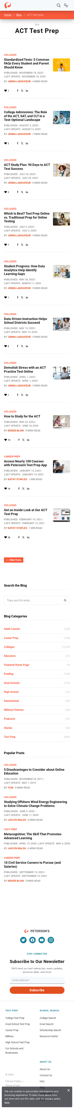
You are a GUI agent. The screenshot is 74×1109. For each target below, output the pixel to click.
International (11, 700)
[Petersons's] (7, 5)
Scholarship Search (50, 1030)
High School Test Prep (17, 1042)
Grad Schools (12, 683)
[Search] (58, 5)
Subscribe (36, 990)
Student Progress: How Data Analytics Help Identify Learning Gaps (24, 270)
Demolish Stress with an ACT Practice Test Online (25, 369)
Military (9, 1036)
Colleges (10, 54)
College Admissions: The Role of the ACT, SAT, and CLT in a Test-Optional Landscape (25, 116)
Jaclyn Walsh (17, 819)
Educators (10, 656)
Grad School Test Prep (17, 1024)
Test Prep (9, 736)
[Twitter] (22, 90)
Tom (10, 787)
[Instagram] (51, 940)
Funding (8, 673)
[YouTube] (41, 940)
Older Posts (15, 560)
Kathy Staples (17, 479)
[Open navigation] (66, 5)
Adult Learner (12, 628)
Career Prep (12, 456)
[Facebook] (17, 90)
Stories (8, 728)
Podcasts (9, 718)
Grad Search (47, 1024)
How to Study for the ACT (22, 416)
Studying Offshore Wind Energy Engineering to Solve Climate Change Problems (35, 804)
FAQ (42, 1081)
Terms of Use (12, 1085)
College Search (48, 1018)
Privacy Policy (13, 1081)
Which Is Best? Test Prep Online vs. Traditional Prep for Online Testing (27, 217)
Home (7, 15)
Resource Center (49, 1036)
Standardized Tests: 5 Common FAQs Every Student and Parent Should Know (26, 63)
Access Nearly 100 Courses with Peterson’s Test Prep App (25, 463)
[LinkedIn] (27, 90)
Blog (19, 15)
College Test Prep (14, 1018)
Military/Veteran (14, 709)
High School (11, 692)
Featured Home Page (16, 664)
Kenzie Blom (16, 430)
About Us (45, 1069)
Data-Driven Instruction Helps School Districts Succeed (25, 321)
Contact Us (46, 1075)
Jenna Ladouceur (19, 81)
